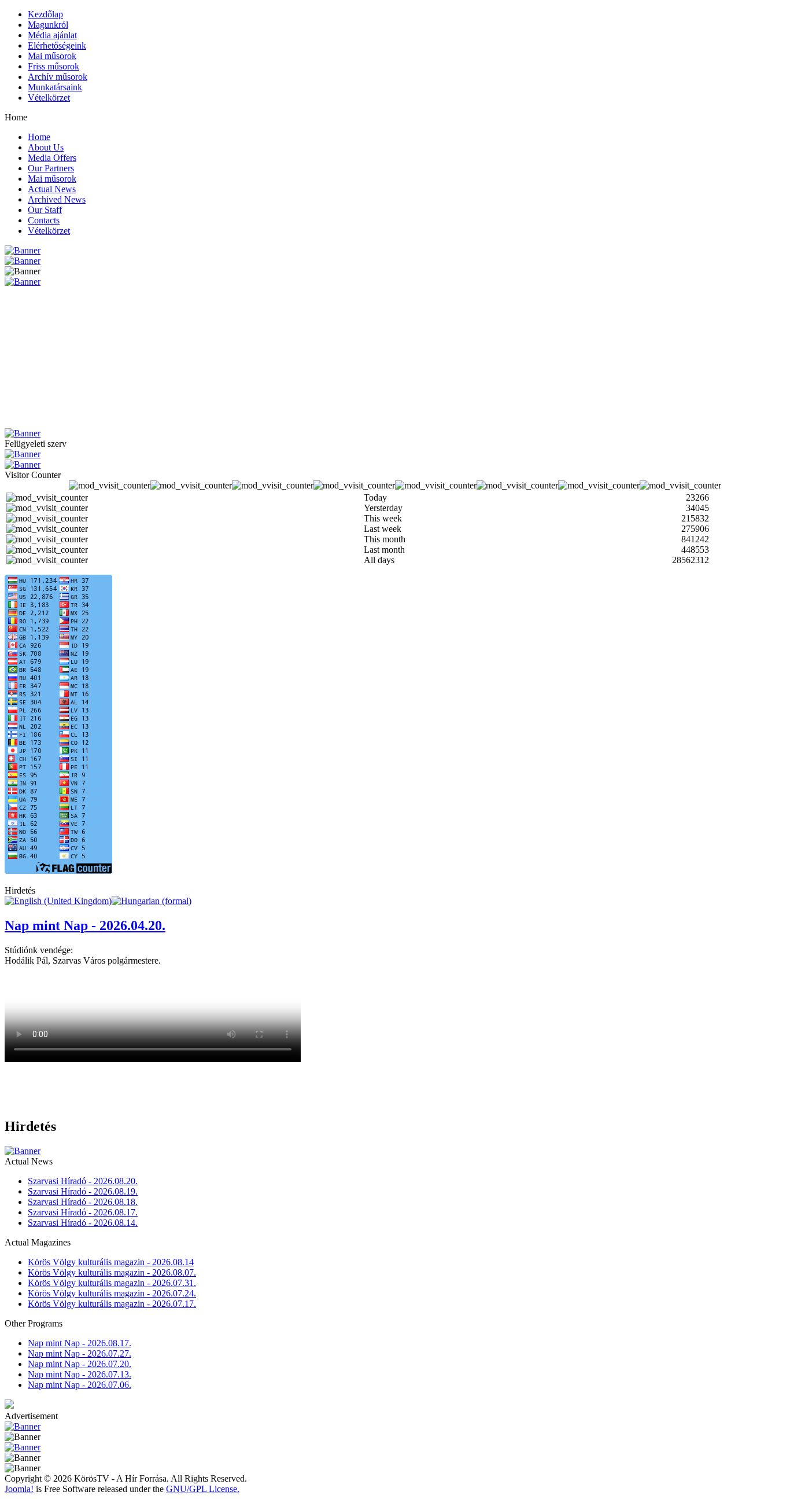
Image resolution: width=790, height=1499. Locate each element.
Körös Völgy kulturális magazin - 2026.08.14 (111, 1262)
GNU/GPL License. (202, 1489)
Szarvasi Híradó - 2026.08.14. (83, 1223)
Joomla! (19, 1489)
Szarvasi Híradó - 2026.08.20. (83, 1181)
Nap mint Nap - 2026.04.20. (85, 925)
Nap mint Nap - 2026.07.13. (79, 1374)
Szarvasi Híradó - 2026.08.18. (83, 1202)
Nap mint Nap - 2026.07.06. (79, 1385)
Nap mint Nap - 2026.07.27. (79, 1353)
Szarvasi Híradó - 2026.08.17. (83, 1212)
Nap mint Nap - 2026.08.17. (79, 1343)
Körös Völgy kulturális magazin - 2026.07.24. (112, 1293)
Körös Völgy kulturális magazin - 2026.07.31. (112, 1283)
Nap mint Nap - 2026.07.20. (79, 1364)
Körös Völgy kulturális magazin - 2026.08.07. (112, 1272)
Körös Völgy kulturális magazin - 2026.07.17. (112, 1304)
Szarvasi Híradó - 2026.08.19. (83, 1191)
